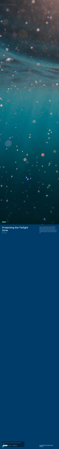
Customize (14, 445)
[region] (13, 444)
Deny (9, 445)
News (5, 4)
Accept (5, 445)
